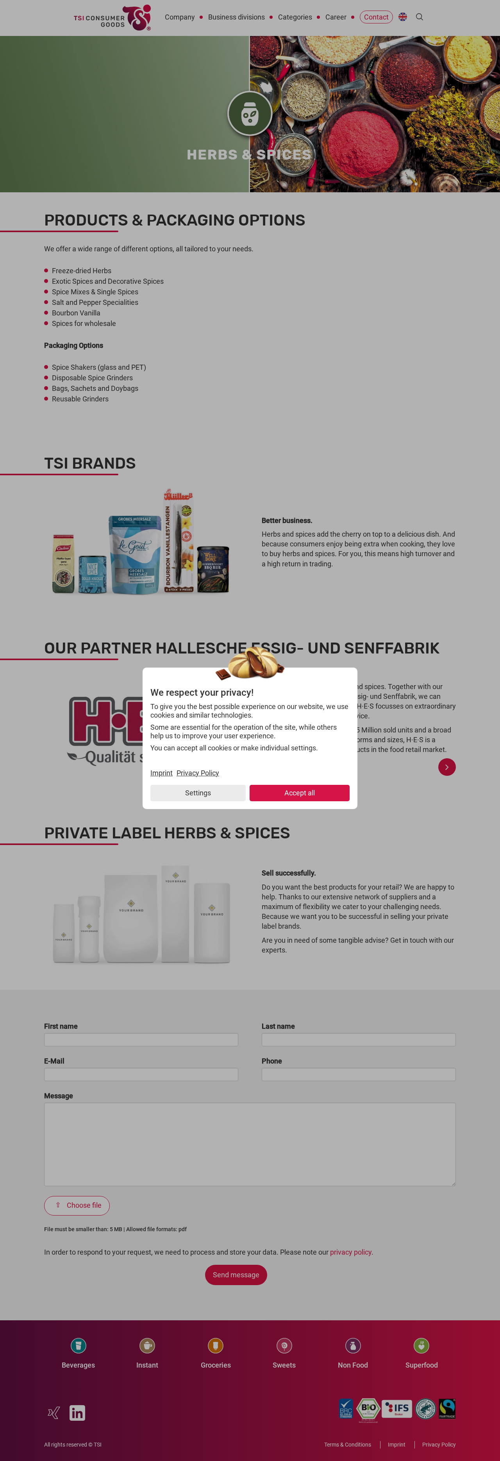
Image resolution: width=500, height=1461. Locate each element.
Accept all (299, 793)
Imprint (161, 773)
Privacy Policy (198, 773)
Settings (198, 793)
